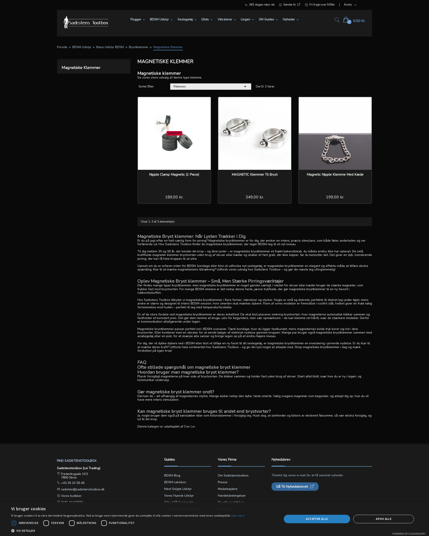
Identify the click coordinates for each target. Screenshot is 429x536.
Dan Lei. (190, 426)
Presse (222, 482)
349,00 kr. (255, 197)
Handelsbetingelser (232, 495)
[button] (127, 530)
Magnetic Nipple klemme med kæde (335, 174)
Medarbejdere (228, 489)
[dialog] (214, 519)
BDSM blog (172, 475)
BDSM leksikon (175, 482)
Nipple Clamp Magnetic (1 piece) (174, 174)
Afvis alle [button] (383, 519)
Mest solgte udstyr (178, 489)
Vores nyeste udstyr (179, 495)
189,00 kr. (174, 197)
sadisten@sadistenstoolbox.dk (82, 489)
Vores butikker (71, 496)
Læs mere (237, 515)
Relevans (211, 86)
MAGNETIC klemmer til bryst (255, 174)
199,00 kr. (335, 197)
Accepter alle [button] (317, 519)
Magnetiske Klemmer (81, 67)
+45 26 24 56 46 (72, 483)
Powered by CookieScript (409, 533)
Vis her (204, 103)
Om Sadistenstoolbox (233, 475)
